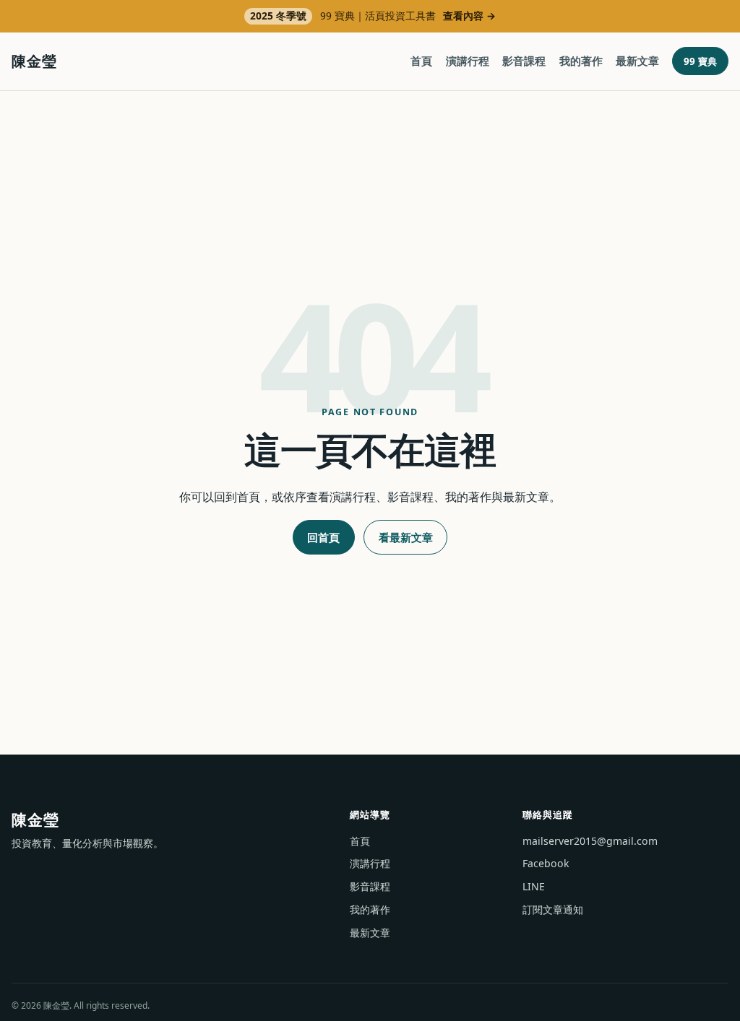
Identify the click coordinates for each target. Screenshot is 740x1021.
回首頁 (323, 537)
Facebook (545, 863)
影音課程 (524, 60)
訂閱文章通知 (552, 909)
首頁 (421, 60)
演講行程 (467, 60)
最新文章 (637, 60)
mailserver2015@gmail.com (590, 841)
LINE (533, 886)
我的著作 (581, 60)
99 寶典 (700, 61)
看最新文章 (406, 537)
